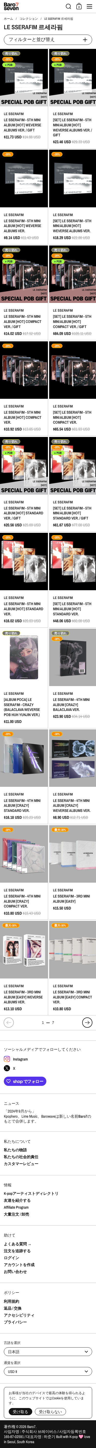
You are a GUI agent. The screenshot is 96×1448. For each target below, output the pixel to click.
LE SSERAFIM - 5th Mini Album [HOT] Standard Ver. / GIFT (24, 484)
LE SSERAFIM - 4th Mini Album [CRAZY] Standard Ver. (24, 776)
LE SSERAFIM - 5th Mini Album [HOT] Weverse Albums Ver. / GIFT (24, 98)
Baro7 (31, 1426)
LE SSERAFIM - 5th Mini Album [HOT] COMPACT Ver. (24, 388)
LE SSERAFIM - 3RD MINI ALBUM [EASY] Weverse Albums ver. (24, 968)
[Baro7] (33, 6)
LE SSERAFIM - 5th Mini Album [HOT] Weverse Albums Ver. (24, 197)
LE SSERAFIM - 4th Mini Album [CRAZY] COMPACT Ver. (24, 872)
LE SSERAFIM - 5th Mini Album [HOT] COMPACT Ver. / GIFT (24, 293)
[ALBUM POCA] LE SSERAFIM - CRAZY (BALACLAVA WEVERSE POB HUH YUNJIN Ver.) (24, 678)
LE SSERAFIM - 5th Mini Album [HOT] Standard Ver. (24, 580)
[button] (68, 6)
